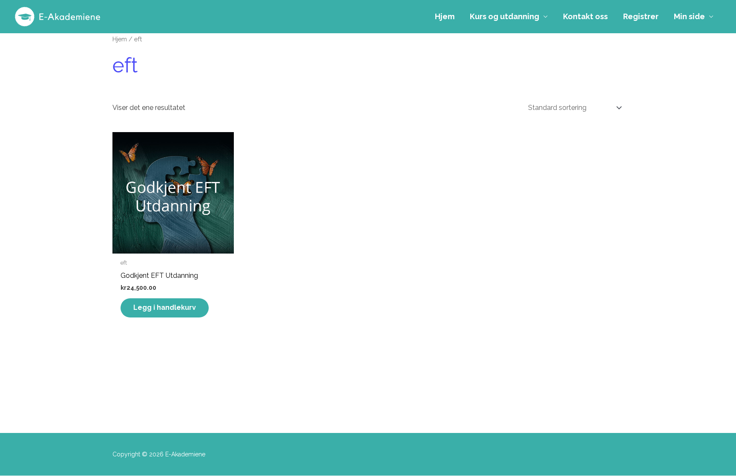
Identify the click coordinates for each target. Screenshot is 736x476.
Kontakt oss (585, 16)
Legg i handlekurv (164, 307)
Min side (689, 16)
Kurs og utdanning (504, 16)
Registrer (640, 16)
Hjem (444, 16)
